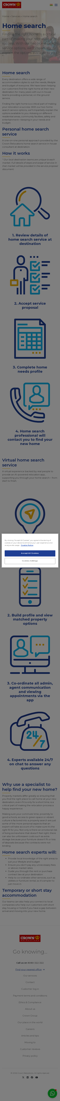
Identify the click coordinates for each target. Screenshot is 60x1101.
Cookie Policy (27, 545)
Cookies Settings (30, 561)
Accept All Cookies (30, 553)
